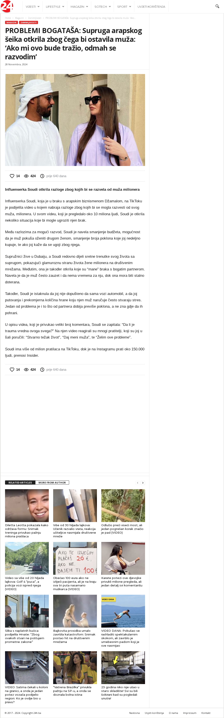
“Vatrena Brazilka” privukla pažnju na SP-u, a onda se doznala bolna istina (72, 690)
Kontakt (205, 712)
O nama (173, 712)
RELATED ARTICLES (20, 482)
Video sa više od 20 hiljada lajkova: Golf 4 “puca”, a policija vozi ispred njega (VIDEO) (24, 583)
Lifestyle (53, 6)
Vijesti (31, 6)
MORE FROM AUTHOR (52, 482)
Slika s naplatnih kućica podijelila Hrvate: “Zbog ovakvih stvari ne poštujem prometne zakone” (24, 636)
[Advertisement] (75, 423)
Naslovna (134, 712)
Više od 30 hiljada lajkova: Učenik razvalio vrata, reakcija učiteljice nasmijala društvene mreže (74, 530)
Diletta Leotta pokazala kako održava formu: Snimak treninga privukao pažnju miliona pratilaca (26, 530)
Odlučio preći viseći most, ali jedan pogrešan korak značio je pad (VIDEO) (122, 528)
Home (8, 17)
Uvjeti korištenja (151, 6)
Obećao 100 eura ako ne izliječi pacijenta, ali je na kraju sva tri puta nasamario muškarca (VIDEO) (74, 583)
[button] (217, 6)
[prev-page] (137, 482)
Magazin (77, 6)
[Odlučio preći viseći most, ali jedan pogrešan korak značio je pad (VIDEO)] (123, 505)
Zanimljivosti (34, 17)
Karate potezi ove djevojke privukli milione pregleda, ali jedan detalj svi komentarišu (121, 581)
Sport (122, 6)
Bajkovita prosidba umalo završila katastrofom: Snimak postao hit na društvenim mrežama (74, 636)
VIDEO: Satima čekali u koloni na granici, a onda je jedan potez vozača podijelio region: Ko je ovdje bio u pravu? (26, 694)
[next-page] (143, 482)
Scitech (100, 6)
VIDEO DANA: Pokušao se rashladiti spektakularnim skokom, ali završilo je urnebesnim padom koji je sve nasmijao (120, 638)
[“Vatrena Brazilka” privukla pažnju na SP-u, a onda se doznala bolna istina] (75, 667)
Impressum (189, 712)
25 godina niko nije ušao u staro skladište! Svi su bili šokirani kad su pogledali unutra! (120, 692)
